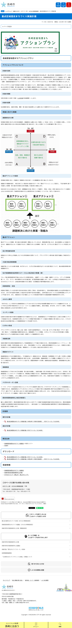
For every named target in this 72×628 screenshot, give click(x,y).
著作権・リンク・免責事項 (32, 580)
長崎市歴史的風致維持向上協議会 (11, 545)
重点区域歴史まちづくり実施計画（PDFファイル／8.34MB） (25, 430)
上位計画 (20, 98)
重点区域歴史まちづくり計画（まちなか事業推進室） (16, 521)
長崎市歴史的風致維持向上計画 (13, 472)
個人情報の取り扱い (17, 580)
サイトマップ (6, 580)
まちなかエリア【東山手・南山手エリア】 (16, 474)
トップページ (8, 11)
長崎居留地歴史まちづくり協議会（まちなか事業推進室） (18, 524)
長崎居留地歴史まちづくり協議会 (14, 443)
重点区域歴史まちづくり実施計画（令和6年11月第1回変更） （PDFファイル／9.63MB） (33, 421)
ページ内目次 (8, 26)
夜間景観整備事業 (7, 553)
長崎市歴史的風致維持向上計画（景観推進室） (15, 528)
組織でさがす (16, 11)
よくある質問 (44, 580)
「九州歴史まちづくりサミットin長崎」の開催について (17, 556)
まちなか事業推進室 (33, 11)
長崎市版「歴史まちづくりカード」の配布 (13, 549)
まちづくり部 (6, 486)
